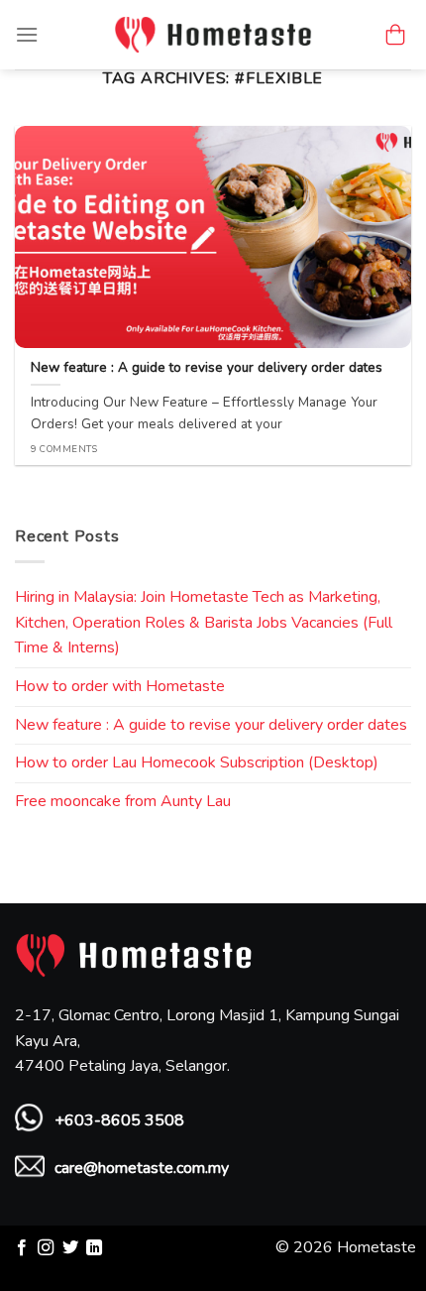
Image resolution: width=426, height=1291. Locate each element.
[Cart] (395, 34)
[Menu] (27, 34)
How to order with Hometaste (120, 686)
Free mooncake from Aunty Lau (123, 801)
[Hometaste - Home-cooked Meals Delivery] (213, 34)
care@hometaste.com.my (141, 1168)
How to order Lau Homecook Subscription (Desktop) (196, 762)
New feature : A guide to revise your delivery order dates (211, 725)
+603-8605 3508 (119, 1120)
